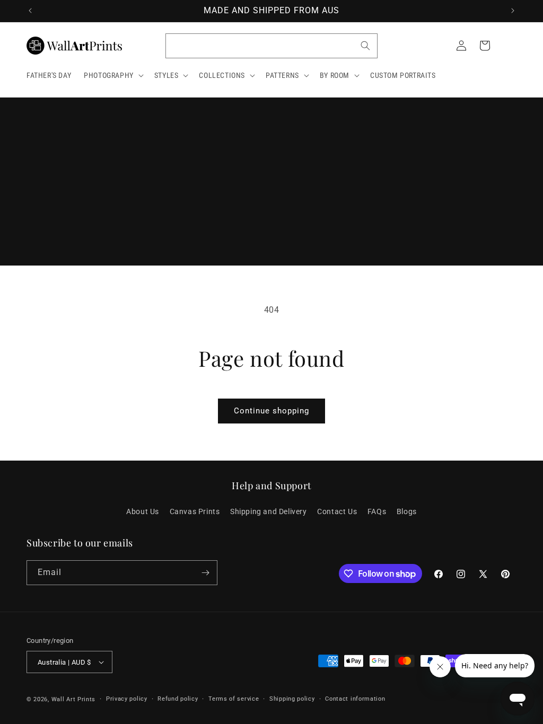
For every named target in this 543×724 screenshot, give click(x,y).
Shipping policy (292, 698)
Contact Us (337, 511)
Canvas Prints (195, 511)
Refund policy (177, 698)
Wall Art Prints (73, 699)
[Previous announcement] (30, 11)
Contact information (355, 698)
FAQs (376, 511)
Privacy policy (126, 698)
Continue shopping (271, 411)
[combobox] (271, 45)
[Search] (365, 45)
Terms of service (233, 698)
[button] (112, 75)
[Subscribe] (205, 572)
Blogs (407, 511)
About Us (142, 511)
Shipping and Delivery (268, 511)
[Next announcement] (512, 11)
